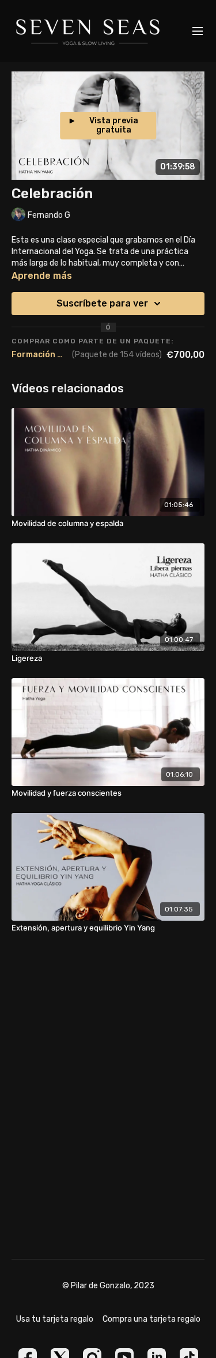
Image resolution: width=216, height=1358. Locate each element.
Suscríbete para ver (102, 303)
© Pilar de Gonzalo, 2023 (108, 1286)
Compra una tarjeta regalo (151, 1319)
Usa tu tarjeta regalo (54, 1319)
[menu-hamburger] (197, 31)
